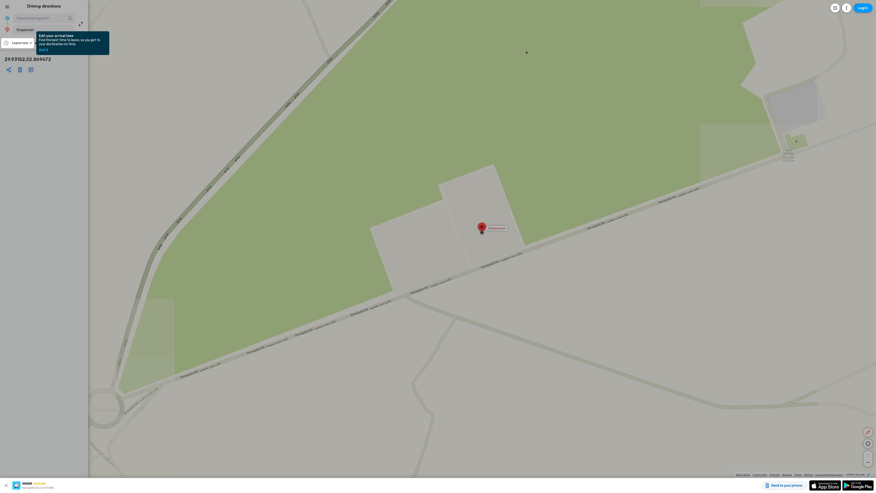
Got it (43, 50)
